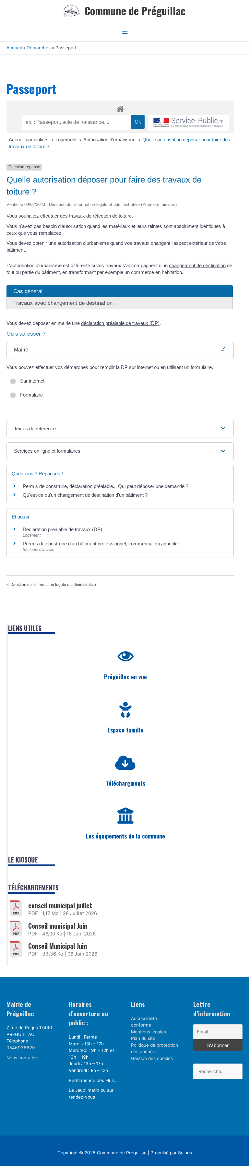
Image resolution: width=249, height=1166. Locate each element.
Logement (66, 139)
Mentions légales (148, 1031)
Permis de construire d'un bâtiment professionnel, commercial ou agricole (100, 543)
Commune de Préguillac (134, 10)
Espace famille (125, 730)
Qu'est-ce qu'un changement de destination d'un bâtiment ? (85, 495)
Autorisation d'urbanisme (110, 139)
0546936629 (20, 1047)
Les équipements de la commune (125, 836)
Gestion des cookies (152, 1058)
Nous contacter (22, 1057)
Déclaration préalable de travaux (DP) (62, 529)
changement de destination (197, 265)
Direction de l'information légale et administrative (53, 584)
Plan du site (143, 1038)
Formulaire (30, 395)
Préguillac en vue (125, 676)
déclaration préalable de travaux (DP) (120, 323)
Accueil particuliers (29, 139)
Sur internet (31, 381)
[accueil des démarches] (120, 108)
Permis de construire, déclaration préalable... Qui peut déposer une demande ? (105, 486)
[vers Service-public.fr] (188, 123)
